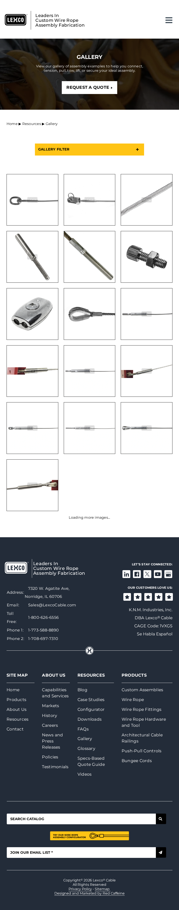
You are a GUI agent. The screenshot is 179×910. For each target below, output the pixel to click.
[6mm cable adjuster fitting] (146, 257)
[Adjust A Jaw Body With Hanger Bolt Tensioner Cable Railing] (89, 428)
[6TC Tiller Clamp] (32, 314)
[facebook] (137, 574)
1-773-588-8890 (43, 630)
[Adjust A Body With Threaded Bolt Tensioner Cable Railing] (89, 371)
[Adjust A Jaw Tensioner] (32, 485)
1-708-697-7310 (43, 638)
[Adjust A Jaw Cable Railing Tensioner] (146, 428)
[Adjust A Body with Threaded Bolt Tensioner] (32, 371)
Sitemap (102, 889)
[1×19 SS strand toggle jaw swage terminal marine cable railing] (89, 200)
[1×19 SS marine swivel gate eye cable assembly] (32, 200)
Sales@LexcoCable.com (52, 605)
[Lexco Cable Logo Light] (17, 563)
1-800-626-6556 (43, 617)
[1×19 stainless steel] (146, 200)
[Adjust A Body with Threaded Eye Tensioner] (146, 371)
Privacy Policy (80, 889)
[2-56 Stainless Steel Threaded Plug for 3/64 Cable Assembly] (32, 257)
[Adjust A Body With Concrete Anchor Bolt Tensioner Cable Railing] (146, 314)
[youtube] (158, 574)
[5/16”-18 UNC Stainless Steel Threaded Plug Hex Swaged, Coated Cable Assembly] (89, 257)
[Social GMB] (168, 574)
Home (12, 124)
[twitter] (147, 574)
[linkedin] (126, 574)
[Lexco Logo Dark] (16, 16)
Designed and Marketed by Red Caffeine (89, 893)
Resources (31, 124)
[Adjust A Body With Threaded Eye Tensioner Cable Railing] (32, 428)
